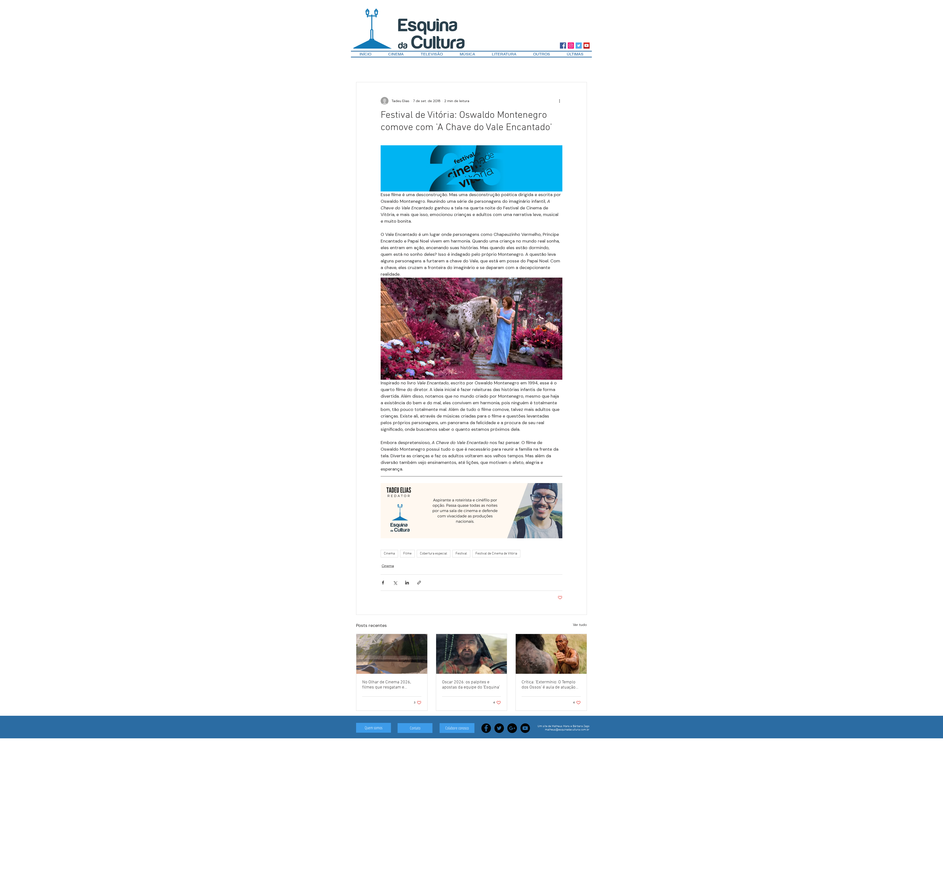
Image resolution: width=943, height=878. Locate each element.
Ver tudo (580, 624)
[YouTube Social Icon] (586, 45)
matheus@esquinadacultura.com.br (567, 729)
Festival (461, 554)
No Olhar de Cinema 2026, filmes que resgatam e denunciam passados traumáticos (386, 685)
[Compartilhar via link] (419, 582)
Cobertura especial (433, 554)
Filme (407, 554)
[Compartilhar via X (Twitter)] (395, 582)
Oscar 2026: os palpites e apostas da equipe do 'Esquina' (471, 685)
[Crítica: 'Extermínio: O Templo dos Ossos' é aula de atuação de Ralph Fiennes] (551, 654)
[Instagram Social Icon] (571, 45)
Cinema (389, 554)
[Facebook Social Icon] (563, 45)
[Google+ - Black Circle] (512, 728)
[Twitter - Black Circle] (499, 728)
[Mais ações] (559, 101)
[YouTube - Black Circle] (525, 728)
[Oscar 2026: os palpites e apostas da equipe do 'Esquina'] (471, 654)
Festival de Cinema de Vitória (496, 554)
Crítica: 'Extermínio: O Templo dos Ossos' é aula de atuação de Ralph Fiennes (548, 685)
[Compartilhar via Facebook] (383, 582)
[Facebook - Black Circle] (486, 728)
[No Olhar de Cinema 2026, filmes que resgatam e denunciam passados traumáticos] (391, 654)
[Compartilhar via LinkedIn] (407, 582)
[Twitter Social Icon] (579, 45)
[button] (541, 54)
